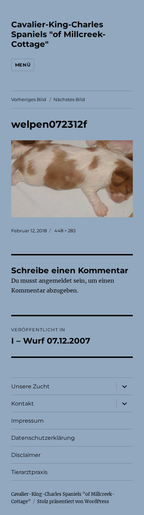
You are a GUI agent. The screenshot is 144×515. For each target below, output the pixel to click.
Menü (22, 65)
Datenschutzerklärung (43, 438)
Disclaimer (26, 455)
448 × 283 (64, 230)
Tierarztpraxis (29, 472)
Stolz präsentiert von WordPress (73, 502)
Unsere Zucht (30, 386)
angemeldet (55, 280)
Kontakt (22, 403)
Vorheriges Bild (28, 99)
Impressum (27, 420)
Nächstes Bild (69, 99)
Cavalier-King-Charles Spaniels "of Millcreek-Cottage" (58, 34)
